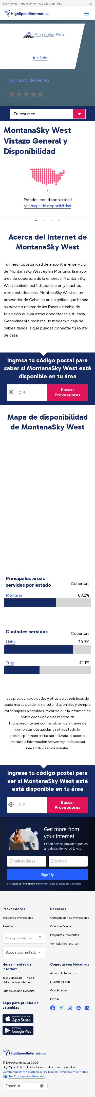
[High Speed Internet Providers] (26, 13)
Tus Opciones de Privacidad (27, 1076)
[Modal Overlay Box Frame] (47, 854)
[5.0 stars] (40, 95)
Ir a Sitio (40, 57)
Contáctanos (58, 990)
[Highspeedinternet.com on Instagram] (69, 1009)
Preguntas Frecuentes (64, 935)
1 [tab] (36, 220)
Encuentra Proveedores (18, 917)
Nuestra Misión (60, 982)
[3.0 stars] (26, 95)
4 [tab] (59, 220)
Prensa (54, 999)
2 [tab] (43, 220)
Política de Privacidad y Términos (66, 1071)
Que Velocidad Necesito (18, 991)
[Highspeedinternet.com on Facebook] (52, 1009)
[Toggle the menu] (86, 13)
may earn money (19, 3)
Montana (14, 595)
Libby (10, 641)
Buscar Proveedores (67, 392)
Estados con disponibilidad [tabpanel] (48, 198)
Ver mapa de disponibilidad (47, 205)
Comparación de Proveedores (69, 917)
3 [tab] (51, 220)
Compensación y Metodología (22, 1071)
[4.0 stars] (33, 95)
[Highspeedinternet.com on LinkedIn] (87, 1009)
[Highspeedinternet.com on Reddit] (78, 1009)
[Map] (47, 504)
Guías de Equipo (61, 926)
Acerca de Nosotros (62, 973)
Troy (10, 662)
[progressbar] (47, 602)
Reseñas (8, 926)
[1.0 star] (12, 95)
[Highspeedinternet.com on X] (61, 1009)
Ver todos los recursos (64, 943)
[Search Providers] (39, 938)
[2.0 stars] (19, 95)
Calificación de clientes (28, 80)
